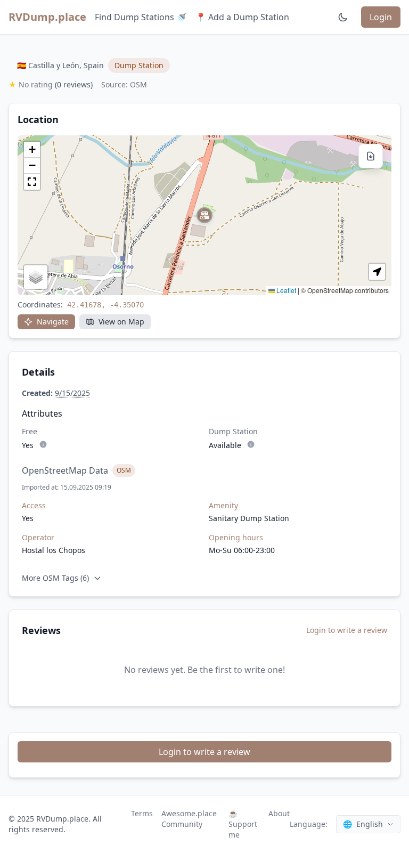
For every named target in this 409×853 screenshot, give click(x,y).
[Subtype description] (43, 444)
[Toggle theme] (343, 17)
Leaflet (285, 290)
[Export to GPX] (370, 156)
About (279, 813)
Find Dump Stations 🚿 (141, 17)
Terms (142, 813)
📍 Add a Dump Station (242, 17)
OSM (124, 470)
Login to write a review (346, 630)
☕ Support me (242, 824)
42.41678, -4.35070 (105, 304)
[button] (204, 215)
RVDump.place (47, 17)
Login (381, 17)
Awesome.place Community (189, 818)
